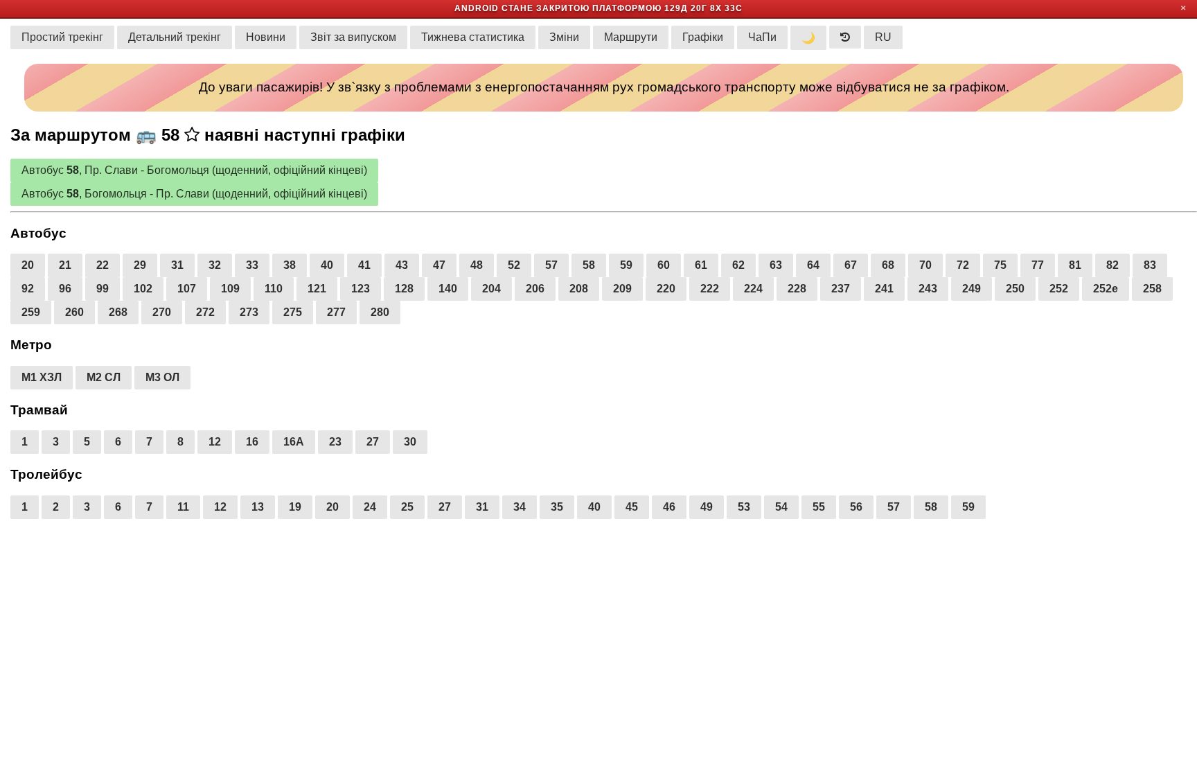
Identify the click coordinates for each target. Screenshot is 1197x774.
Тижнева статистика (472, 37)
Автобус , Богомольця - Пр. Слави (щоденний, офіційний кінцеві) (194, 194)
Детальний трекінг (174, 37)
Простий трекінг (62, 37)
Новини (265, 37)
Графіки (702, 37)
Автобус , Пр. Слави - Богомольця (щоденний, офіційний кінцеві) (194, 170)
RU (883, 37)
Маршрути (630, 37)
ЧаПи (762, 37)
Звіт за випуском (353, 37)
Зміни (564, 37)
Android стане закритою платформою (558, 8)
